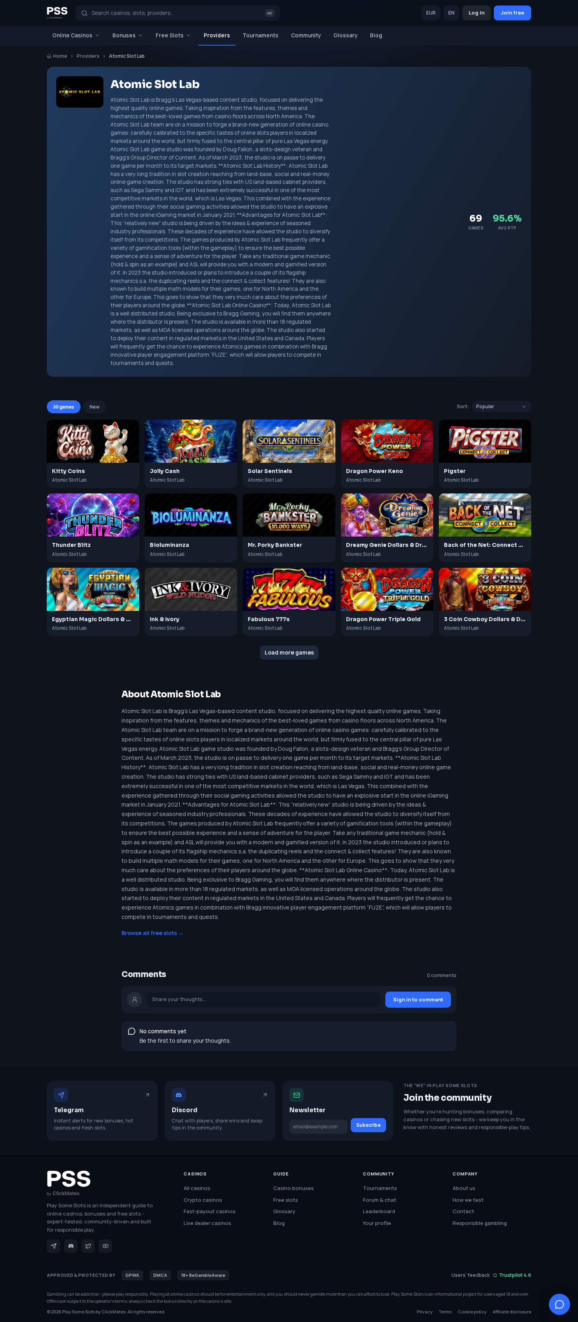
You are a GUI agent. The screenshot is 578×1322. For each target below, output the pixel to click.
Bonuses (124, 35)
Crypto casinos (203, 1199)
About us (464, 1188)
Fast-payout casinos (210, 1211)
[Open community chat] (559, 1304)
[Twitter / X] (88, 1246)
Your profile (377, 1223)
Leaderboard (379, 1211)
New (94, 407)
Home (60, 56)
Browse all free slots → (152, 933)
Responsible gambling (480, 1223)
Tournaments (260, 35)
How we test (468, 1199)
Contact (463, 1211)
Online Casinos (72, 35)
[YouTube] (105, 1246)
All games (63, 407)
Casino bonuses (293, 1188)
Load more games (289, 652)
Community (306, 35)
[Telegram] (53, 1246)
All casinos (197, 1188)
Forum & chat (379, 1199)
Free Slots (170, 35)
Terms (445, 1312)
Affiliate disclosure (512, 1312)
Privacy (425, 1312)
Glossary (345, 35)
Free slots (285, 1199)
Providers (217, 35)
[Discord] (70, 1246)
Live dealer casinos (207, 1223)
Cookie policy (472, 1312)
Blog (376, 35)
